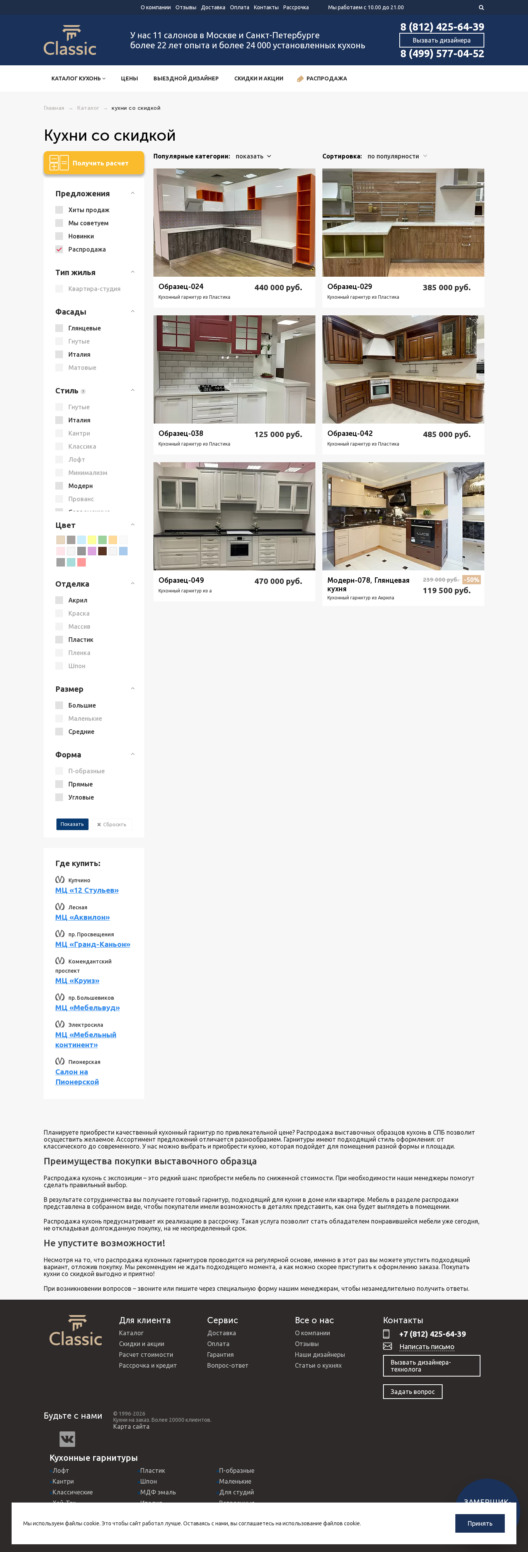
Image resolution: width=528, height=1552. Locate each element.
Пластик (152, 1470)
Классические (73, 1492)
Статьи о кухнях (318, 1365)
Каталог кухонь (76, 78)
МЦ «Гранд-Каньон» (92, 944)
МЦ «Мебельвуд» (87, 1007)
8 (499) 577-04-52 (442, 53)
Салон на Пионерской (77, 1076)
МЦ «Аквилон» (82, 917)
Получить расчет (101, 163)
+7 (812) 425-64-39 (432, 1333)
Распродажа (327, 78)
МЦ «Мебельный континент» (85, 1039)
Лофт (61, 1470)
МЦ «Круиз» (77, 980)
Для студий (236, 1492)
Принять (480, 1523)
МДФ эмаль (158, 1492)
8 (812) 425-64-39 (442, 26)
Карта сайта (131, 1426)
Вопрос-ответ (228, 1365)
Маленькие (235, 1481)
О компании (156, 7)
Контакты (266, 7)
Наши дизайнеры (320, 1354)
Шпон (148, 1481)
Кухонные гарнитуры (93, 1457)
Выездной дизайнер (186, 78)
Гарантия (220, 1354)
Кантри (63, 1481)
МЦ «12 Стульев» (87, 890)
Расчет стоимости (146, 1354)
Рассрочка (296, 7)
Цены (129, 78)
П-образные (236, 1470)
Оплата (239, 7)
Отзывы (185, 7)
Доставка (213, 7)
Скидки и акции (258, 78)
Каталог (131, 1332)
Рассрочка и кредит (148, 1365)
